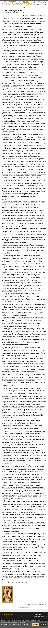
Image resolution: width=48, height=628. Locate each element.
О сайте (19, 620)
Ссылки (8, 620)
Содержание (3, 620)
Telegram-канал (38, 614)
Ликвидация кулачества (20, 582)
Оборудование (14, 620)
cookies (12, 622)
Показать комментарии (24, 607)
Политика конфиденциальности (40, 616)
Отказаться (43, 624)
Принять (35, 624)
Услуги (22, 620)
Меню (24, 7)
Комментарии (33, 620)
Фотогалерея (27, 620)
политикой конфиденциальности (10, 626)
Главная (38, 620)
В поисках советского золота (38, 15)
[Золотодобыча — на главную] (17, 3)
